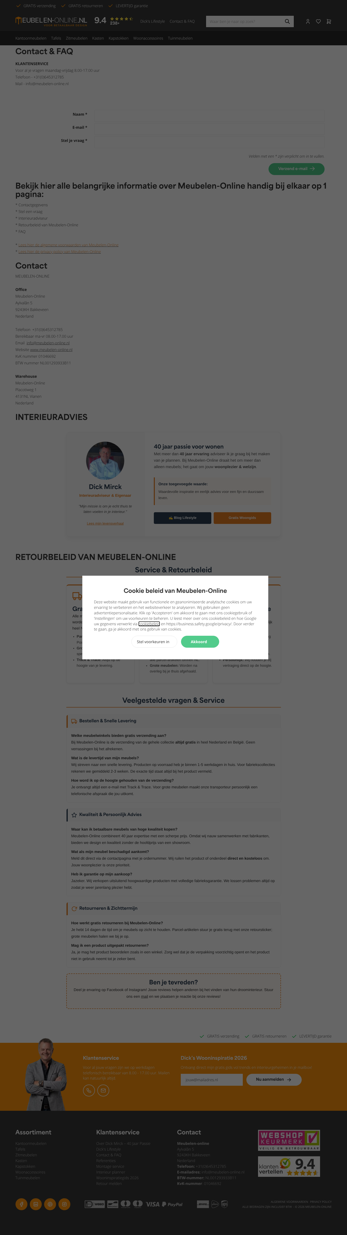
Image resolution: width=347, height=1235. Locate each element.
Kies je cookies (154, 642)
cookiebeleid (149, 623)
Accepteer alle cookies (200, 642)
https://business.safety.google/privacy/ (199, 623)
